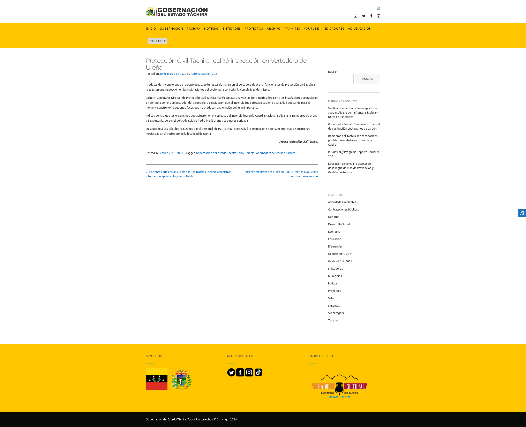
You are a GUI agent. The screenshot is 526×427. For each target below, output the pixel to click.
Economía (334, 231)
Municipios (335, 276)
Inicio (151, 28)
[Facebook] (371, 16)
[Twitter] (364, 16)
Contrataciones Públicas (343, 209)
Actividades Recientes (342, 202)
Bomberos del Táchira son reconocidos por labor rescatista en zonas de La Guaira (353, 140)
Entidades (232, 28)
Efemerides (335, 246)
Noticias (211, 28)
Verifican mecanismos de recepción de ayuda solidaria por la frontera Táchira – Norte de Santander (353, 113)
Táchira (193, 28)
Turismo (333, 320)
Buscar (332, 71)
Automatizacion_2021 (205, 73)
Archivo (274, 28)
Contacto (157, 41)
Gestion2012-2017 (340, 261)
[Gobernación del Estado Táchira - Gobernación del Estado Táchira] (177, 11)
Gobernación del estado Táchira (216, 153)
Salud (331, 298)
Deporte (333, 217)
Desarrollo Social (339, 224)
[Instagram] (378, 16)
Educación (334, 239)
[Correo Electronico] (355, 16)
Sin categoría (336, 313)
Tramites (292, 28)
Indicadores (333, 28)
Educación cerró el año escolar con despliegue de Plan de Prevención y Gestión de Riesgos (351, 168)
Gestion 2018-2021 (170, 153)
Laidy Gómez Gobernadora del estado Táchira (266, 153)
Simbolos (334, 305)
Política (332, 283)
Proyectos (254, 28)
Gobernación (171, 28)
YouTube (311, 28)
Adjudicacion (359, 28)
